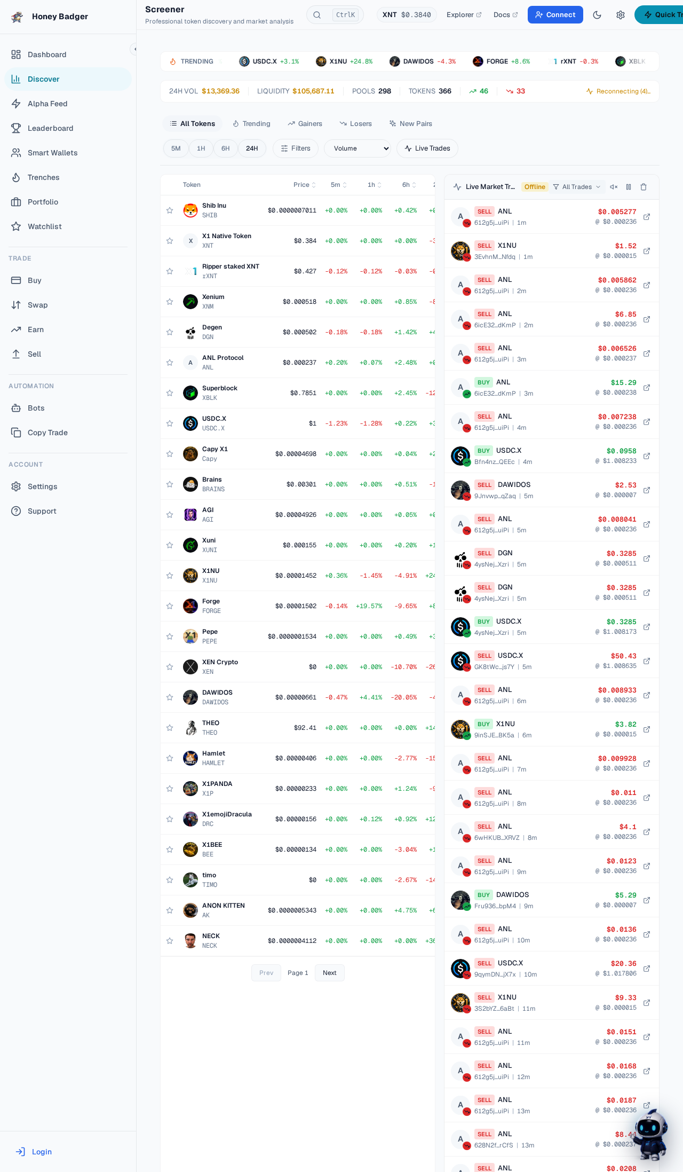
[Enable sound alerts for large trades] (614, 187)
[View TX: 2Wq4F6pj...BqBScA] (647, 1105)
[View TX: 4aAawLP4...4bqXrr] (647, 422)
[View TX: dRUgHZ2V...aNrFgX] (647, 217)
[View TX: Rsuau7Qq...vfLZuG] (647, 456)
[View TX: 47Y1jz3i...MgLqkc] (647, 1071)
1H (201, 148)
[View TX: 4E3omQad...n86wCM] (647, 558)
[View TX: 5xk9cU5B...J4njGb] (647, 900)
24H (252, 148)
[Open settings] (620, 15)
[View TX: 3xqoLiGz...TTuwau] (647, 285)
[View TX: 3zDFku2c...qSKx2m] (647, 763)
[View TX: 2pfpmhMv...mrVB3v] (647, 388)
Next (330, 973)
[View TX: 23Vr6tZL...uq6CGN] (647, 968)
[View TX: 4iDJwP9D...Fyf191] (647, 866)
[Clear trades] (643, 187)
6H (225, 148)
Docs (502, 14)
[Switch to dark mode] (597, 15)
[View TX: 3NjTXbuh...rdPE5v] (647, 661)
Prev (266, 973)
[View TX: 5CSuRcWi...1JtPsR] (647, 832)
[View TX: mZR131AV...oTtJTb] (647, 353)
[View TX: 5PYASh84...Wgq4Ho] (647, 798)
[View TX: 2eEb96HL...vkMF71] (647, 490)
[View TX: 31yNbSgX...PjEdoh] (647, 251)
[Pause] (629, 187)
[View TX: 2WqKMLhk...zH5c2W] (647, 319)
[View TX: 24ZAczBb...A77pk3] (647, 729)
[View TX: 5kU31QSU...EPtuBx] (647, 1003)
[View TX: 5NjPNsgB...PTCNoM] (647, 524)
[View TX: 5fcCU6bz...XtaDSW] (647, 695)
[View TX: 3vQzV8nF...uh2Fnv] (647, 1037)
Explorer (460, 14)
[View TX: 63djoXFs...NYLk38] (647, 934)
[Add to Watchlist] (169, 210)
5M (176, 148)
